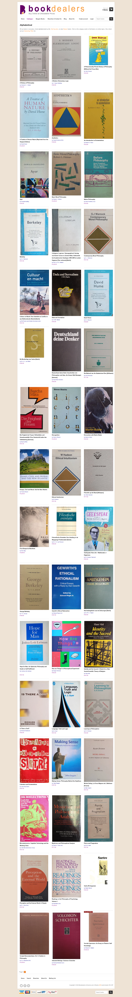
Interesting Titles (28, 31)
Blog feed (28, 985)
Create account (83, 19)
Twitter (21, 985)
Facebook (24, 985)
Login (92, 19)
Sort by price (54, 29)
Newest (65, 29)
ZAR (100, 985)
